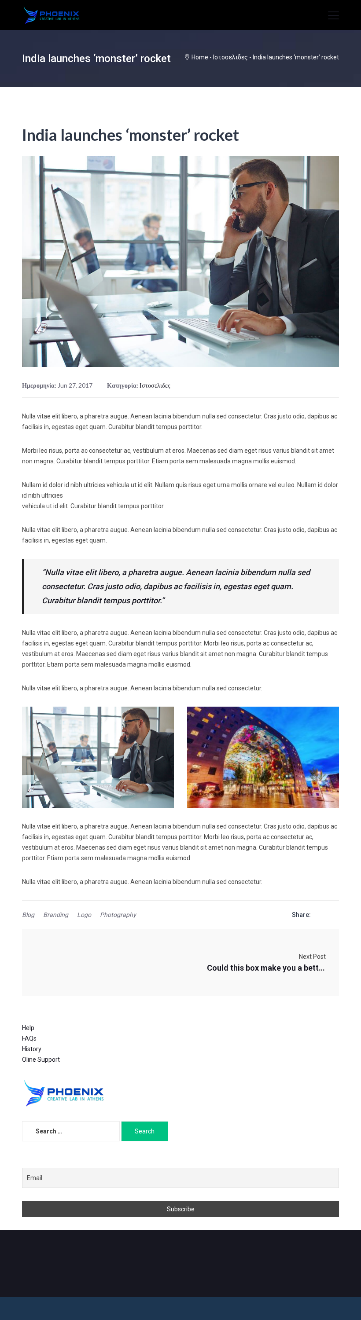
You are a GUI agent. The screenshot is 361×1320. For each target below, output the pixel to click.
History (31, 1048)
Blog (28, 914)
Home (200, 57)
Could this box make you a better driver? (266, 967)
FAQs (29, 1038)
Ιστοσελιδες (230, 57)
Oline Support (41, 1059)
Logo (84, 914)
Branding (55, 914)
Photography (118, 914)
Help (28, 1027)
